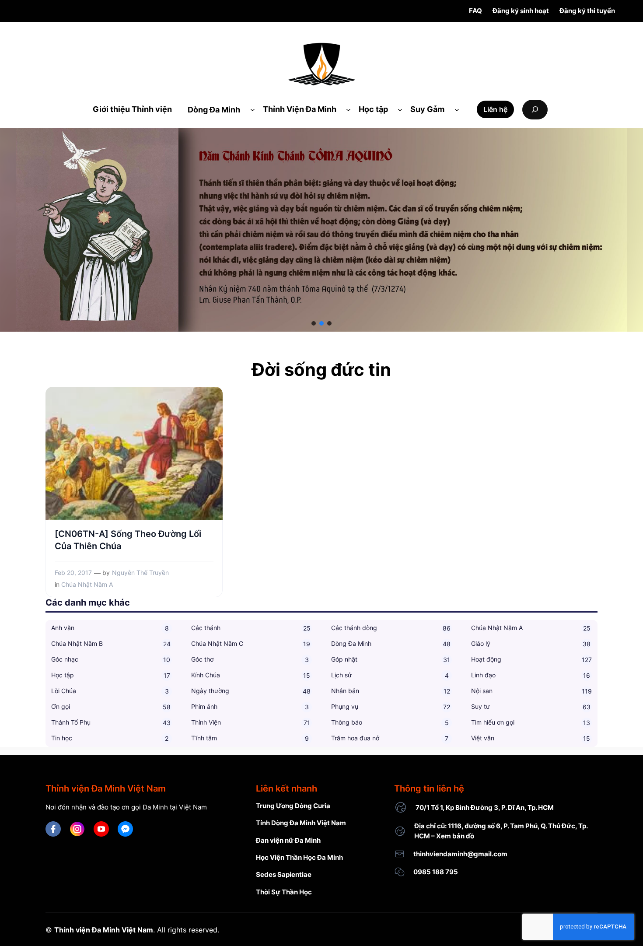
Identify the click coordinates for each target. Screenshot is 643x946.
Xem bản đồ (455, 836)
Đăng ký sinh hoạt (521, 11)
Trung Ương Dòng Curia (293, 806)
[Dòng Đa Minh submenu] (252, 109)
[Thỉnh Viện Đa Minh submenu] (348, 109)
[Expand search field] (535, 109)
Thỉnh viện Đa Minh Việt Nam (103, 929)
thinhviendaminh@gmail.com (460, 854)
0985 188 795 (435, 872)
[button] (313, 323)
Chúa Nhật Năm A (87, 584)
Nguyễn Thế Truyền (140, 572)
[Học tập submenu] (400, 109)
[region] (321, 230)
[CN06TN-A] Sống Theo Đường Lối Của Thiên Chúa (128, 540)
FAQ (475, 11)
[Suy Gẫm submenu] (456, 109)
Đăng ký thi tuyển (587, 11)
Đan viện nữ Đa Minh (288, 840)
